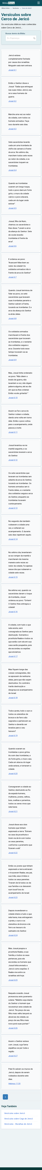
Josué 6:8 (12, 318)
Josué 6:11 (13, 432)
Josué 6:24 (13, 935)
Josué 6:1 (12, 70)
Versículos (16, 8)
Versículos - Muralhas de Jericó (18, 1124)
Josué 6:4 (12, 170)
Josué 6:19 (13, 735)
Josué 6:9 (12, 360)
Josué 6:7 (12, 277)
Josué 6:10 (13, 398)
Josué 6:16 (13, 612)
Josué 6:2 (12, 101)
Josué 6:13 (13, 508)
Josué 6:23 (13, 897)
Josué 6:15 (13, 577)
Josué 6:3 (12, 129)
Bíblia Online (6, 8)
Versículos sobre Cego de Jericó (18, 1119)
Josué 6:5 (12, 208)
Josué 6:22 (13, 853)
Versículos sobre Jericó (14, 1113)
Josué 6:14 (13, 539)
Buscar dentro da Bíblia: (15, 33)
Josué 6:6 (12, 246)
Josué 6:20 (13, 773)
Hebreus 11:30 (14, 1084)
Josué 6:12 (13, 460)
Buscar (34, 38)
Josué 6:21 (13, 811)
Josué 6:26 (13, 1028)
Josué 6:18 (13, 698)
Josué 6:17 (13, 656)
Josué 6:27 (13, 1056)
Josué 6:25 (13, 980)
